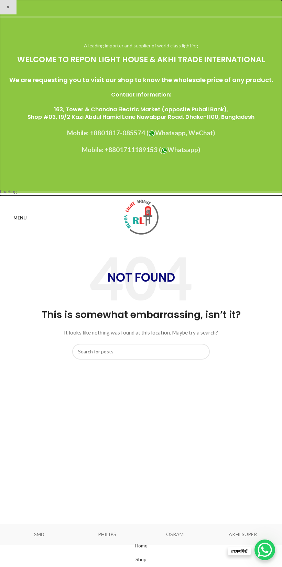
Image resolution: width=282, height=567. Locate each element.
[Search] (274, 218)
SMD (39, 534)
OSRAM (175, 534)
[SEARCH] (202, 352)
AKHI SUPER (243, 534)
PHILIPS (107, 534)
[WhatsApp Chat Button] (264, 550)
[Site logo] (141, 217)
